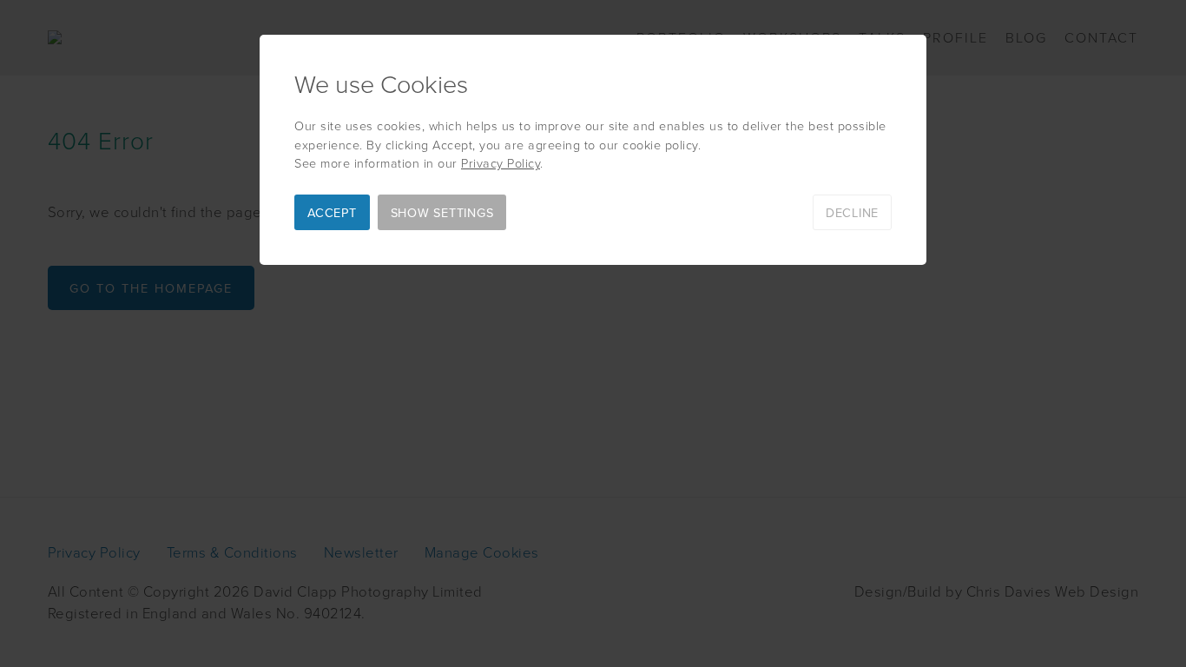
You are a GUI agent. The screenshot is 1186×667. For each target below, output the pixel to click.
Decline (852, 212)
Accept (332, 212)
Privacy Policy (500, 162)
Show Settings (442, 212)
